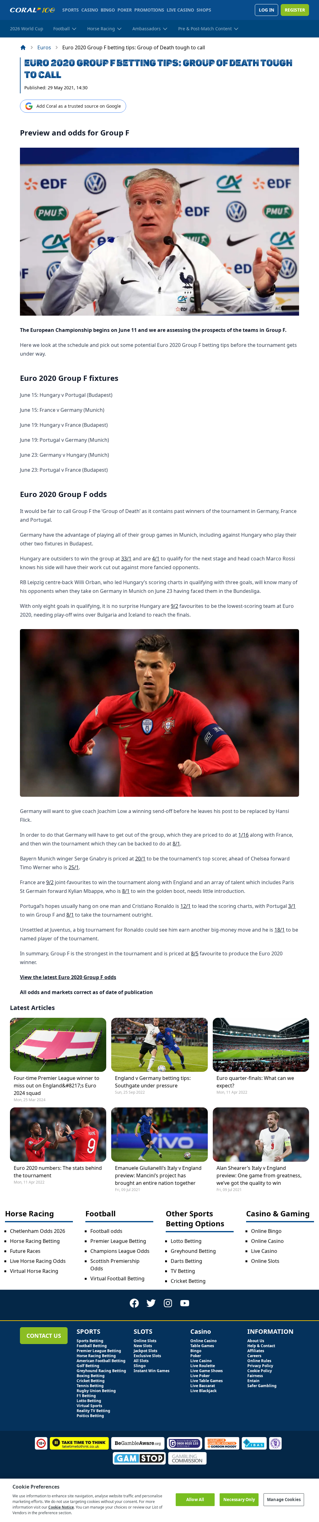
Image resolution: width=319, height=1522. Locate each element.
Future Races (25, 1251)
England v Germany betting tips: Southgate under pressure (153, 1082)
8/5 (194, 953)
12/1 (185, 906)
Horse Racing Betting (35, 1241)
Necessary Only (239, 1499)
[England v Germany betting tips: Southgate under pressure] (159, 1045)
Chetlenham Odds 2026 (37, 1231)
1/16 (243, 834)
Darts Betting (186, 1261)
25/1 (74, 867)
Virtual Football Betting (117, 1278)
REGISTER (295, 10)
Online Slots (265, 1261)
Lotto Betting (186, 1241)
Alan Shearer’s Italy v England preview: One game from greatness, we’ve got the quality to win (259, 1175)
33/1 (126, 558)
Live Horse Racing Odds (38, 1261)
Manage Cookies (284, 1499)
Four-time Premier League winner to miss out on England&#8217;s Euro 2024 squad (56, 1085)
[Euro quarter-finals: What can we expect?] (261, 1045)
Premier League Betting (118, 1241)
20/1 (140, 858)
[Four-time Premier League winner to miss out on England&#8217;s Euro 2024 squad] (58, 1045)
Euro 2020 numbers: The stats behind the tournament (58, 1172)
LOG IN (266, 10)
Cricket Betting (188, 1281)
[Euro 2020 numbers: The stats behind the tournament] (58, 1134)
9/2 (174, 606)
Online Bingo (266, 1231)
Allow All (195, 1499)
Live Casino (264, 1251)
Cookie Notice (61, 1507)
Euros (44, 47)
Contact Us (43, 1335)
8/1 (176, 843)
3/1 (292, 906)
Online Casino (267, 1241)
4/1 (156, 558)
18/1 (279, 929)
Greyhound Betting (193, 1251)
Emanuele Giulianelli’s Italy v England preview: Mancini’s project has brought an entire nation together (158, 1175)
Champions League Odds (120, 1251)
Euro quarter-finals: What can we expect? (255, 1082)
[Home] (23, 47)
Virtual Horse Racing (34, 1271)
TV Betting (183, 1271)
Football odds (106, 1231)
